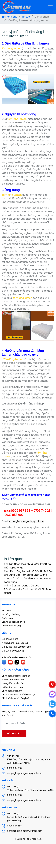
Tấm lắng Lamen (12, 195)
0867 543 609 (22, 643)
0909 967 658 (14, 768)
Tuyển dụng (7, 618)
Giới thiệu (6, 611)
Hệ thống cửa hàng (11, 615)
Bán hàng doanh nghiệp (13, 622)
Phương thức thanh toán (13, 680)
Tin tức (26, 17)
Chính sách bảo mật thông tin (16, 676)
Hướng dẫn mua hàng (12, 687)
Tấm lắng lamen (11, 48)
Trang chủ (10, 17)
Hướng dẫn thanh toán (12, 683)
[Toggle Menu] (50, 6)
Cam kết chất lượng (11, 626)
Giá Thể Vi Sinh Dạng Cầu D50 (21, 586)
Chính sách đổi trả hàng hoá (15, 698)
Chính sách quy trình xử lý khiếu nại (18, 695)
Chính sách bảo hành (12, 691)
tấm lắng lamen (17, 119)
